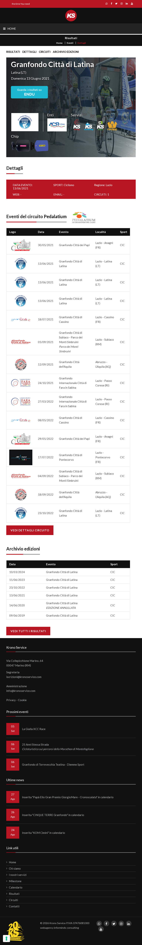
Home (59, 43)
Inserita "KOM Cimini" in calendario (43, 832)
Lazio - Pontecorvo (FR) (102, 457)
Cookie (22, 700)
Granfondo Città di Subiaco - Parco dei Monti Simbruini (70, 342)
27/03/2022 (45, 401)
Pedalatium (55, 216)
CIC (122, 245)
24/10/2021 (45, 383)
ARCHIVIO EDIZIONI (66, 51)
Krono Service (57, 923)
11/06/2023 (17, 579)
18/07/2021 (45, 319)
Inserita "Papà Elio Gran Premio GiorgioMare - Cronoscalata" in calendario (68, 797)
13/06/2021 (45, 263)
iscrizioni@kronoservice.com (23, 676)
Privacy (11, 700)
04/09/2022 (45, 476)
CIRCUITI (44, 51)
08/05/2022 (45, 420)
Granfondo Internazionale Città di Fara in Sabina (73, 383)
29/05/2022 (45, 438)
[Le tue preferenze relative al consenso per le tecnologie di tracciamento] (6, 938)
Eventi (70, 43)
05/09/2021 (45, 342)
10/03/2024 (17, 572)
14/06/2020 (17, 605)
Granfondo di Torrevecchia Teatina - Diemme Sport (53, 764)
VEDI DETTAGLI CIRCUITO (30, 530)
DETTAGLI (29, 51)
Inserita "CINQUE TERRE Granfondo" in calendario (53, 815)
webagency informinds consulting (59, 927)
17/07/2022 (45, 457)
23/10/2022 (45, 513)
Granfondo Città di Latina (61, 572)
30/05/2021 (45, 245)
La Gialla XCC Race (33, 729)
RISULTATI (13, 51)
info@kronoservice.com (20, 690)
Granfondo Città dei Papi (74, 245)
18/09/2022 (45, 494)
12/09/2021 (45, 364)
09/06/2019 (17, 615)
